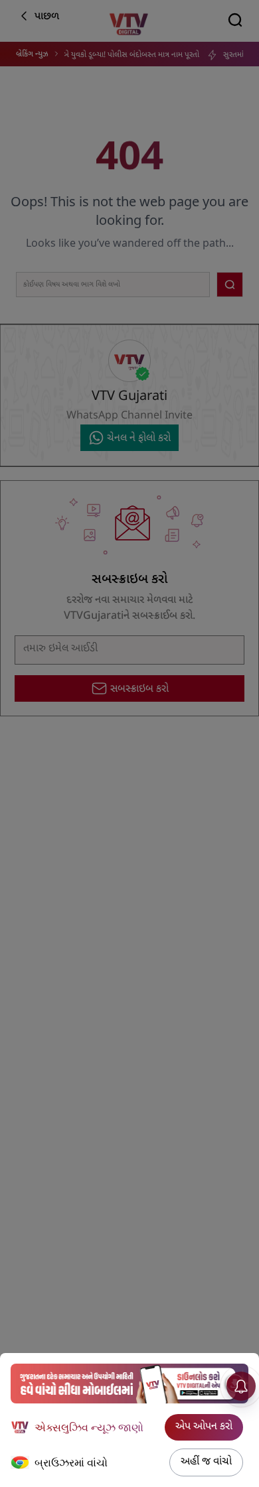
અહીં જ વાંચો (206, 1462)
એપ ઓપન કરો (203, 1427)
